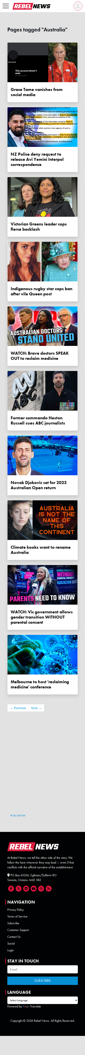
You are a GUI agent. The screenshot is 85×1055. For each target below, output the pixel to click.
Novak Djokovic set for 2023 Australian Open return (39, 485)
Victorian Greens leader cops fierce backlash (39, 226)
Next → (36, 708)
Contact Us (14, 937)
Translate (35, 1006)
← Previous (18, 708)
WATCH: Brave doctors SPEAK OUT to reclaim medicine (40, 355)
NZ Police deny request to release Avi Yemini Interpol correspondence (37, 159)
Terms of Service (17, 916)
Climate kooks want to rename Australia (41, 550)
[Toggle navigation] (6, 6)
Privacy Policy (15, 910)
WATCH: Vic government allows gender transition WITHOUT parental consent (42, 617)
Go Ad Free (19, 815)
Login (10, 950)
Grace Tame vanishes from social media (37, 92)
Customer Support (18, 930)
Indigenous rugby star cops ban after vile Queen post (41, 291)
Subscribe (13, 923)
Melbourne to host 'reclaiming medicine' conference (40, 684)
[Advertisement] (42, 768)
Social (11, 943)
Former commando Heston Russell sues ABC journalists (38, 420)
